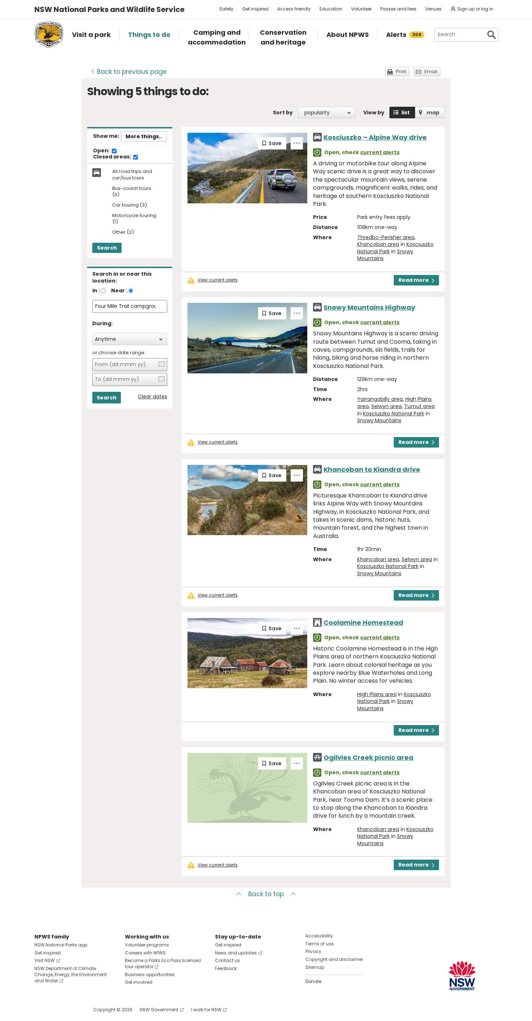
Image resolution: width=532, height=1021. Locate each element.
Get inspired (255, 9)
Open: (102, 151)
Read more (413, 280)
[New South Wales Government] (462, 975)
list (405, 112)
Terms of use (319, 944)
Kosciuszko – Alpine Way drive (375, 137)
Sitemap (314, 967)
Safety (226, 9)
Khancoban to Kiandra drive (372, 469)
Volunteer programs (147, 945)
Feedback (226, 968)
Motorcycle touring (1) (134, 219)
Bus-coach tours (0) (131, 192)
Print (401, 71)
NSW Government (159, 1010)
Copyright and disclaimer (334, 959)
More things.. (144, 136)
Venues (433, 9)
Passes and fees (398, 9)
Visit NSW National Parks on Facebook (41, 1009)
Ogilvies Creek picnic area (368, 757)
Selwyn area (386, 406)
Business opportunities (150, 974)
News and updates (236, 953)
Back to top (266, 894)
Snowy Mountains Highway (369, 307)
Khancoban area (378, 244)
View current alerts (218, 280)
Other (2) (123, 232)
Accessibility (319, 936)
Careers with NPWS (145, 953)
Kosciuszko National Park (393, 413)
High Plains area (377, 694)
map (433, 112)
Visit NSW (44, 960)
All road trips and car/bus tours (132, 174)
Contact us (227, 960)
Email (431, 71)
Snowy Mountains (379, 420)
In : (96, 290)
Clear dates (152, 396)
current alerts (380, 152)
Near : (119, 290)
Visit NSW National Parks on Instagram (56, 1009)
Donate (313, 981)
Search (107, 247)
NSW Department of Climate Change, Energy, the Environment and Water (70, 974)
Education (331, 9)
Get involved (138, 982)
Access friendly (294, 9)
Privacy (313, 951)
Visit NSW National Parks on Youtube (72, 1009)
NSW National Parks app (60, 945)
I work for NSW (206, 1010)
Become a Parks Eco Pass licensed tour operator (163, 963)
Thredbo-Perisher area (385, 237)
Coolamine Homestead (363, 622)
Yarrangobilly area (380, 399)
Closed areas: (112, 157)
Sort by (283, 112)
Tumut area (419, 406)
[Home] (48, 35)
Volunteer (361, 9)
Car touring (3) (129, 205)
